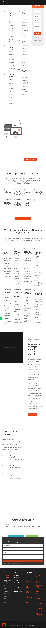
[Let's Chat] (4, 318)
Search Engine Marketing (39, 590)
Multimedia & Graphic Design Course (7, 203)
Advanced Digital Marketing (28, 583)
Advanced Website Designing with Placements (17, 204)
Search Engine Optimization (29, 592)
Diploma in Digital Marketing (28, 578)
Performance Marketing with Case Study (38, 192)
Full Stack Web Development (39, 582)
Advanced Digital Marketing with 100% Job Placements (17, 194)
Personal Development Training (39, 608)
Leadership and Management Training (39, 613)
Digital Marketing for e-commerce (7, 192)
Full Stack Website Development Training (28, 204)
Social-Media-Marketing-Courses (39, 586)
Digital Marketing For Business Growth (28, 192)
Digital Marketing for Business (28, 587)
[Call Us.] (4, 315)
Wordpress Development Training (38, 211)
